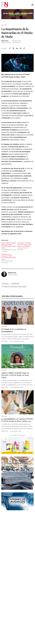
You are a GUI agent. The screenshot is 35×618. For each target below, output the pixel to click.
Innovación (5, 283)
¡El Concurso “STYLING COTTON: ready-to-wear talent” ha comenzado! (25, 244)
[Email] (20, 48)
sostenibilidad (15, 283)
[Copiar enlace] (24, 48)
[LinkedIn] (17, 48)
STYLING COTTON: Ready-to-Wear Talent (14, 286)
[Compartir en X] (13, 48)
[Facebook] (9, 48)
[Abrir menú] (32, 5)
